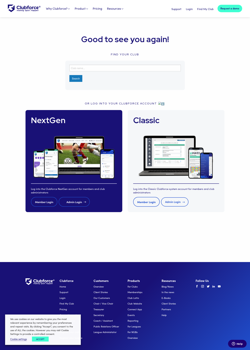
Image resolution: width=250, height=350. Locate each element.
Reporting (133, 320)
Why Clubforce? (57, 8)
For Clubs (133, 286)
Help (164, 315)
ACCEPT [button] (40, 339)
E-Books (166, 298)
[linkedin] (213, 286)
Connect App (135, 309)
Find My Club (205, 9)
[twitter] (208, 286)
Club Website (135, 303)
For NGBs (133, 332)
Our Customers (102, 298)
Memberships (135, 292)
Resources (114, 8)
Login (189, 9)
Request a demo (229, 8)
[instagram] (202, 286)
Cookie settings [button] (18, 339)
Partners (166, 309)
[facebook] (197, 286)
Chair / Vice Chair (103, 303)
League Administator (105, 332)
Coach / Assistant (103, 320)
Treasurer (99, 309)
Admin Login (74, 202)
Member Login (44, 202)
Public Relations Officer (106, 326)
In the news (168, 292)
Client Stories (101, 292)
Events (131, 315)
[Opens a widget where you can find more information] (237, 344)
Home (63, 286)
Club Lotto (133, 298)
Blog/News (168, 286)
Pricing (97, 8)
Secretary (99, 315)
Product (80, 8)
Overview (99, 286)
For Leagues (134, 326)
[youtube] (219, 286)
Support (176, 9)
